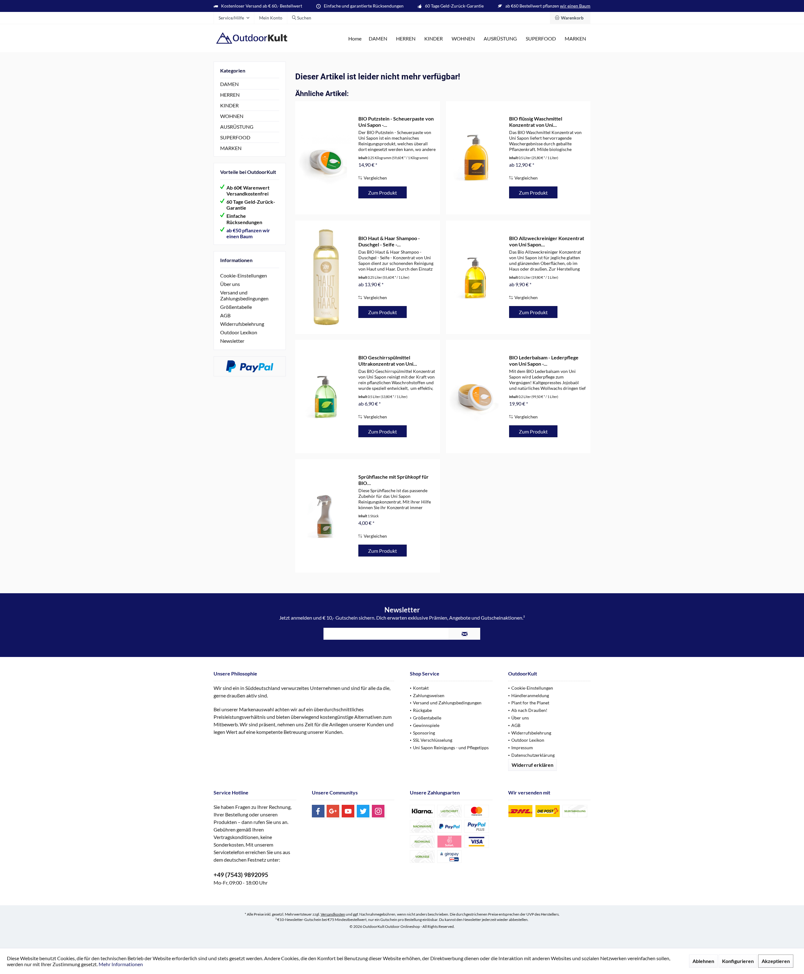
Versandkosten (333, 914)
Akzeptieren (776, 961)
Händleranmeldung (530, 695)
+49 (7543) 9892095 (241, 874)
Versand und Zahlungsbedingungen (244, 295)
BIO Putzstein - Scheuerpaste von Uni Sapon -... (396, 122)
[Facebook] (318, 811)
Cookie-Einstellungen (243, 275)
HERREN (230, 95)
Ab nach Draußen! (529, 710)
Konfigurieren (738, 961)
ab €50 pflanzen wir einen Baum (248, 233)
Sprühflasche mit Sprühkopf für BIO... (393, 480)
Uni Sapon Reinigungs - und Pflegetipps (451, 747)
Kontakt (421, 688)
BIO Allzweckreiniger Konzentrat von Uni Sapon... (546, 241)
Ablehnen (703, 961)
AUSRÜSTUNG (236, 127)
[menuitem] (570, 18)
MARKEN (231, 148)
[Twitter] (363, 811)
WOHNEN (231, 116)
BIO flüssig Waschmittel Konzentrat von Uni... (535, 122)
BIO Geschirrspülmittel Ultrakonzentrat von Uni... (387, 360)
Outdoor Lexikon (238, 332)
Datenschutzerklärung (533, 755)
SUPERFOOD (235, 137)
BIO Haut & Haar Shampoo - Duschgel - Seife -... (389, 241)
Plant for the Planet (530, 702)
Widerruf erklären (532, 765)
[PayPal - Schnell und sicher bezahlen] (250, 366)
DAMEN (229, 84)
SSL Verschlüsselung (432, 740)
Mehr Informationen (121, 964)
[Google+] (333, 811)
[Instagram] (378, 811)
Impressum (522, 747)
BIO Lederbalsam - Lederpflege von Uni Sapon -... (544, 360)
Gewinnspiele (426, 725)
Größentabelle (236, 307)
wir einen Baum (575, 5)
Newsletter (232, 341)
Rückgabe (422, 710)
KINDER (229, 105)
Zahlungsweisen (428, 695)
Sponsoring (424, 732)
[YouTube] (348, 811)
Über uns (230, 284)
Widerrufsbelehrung (242, 324)
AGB (225, 315)
